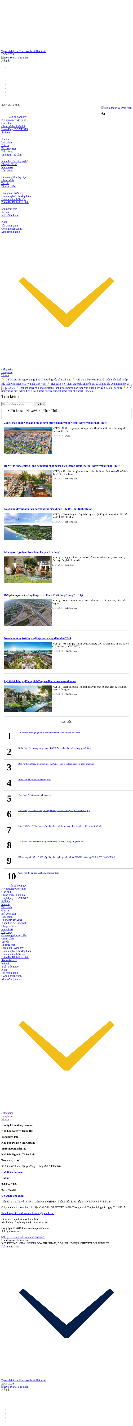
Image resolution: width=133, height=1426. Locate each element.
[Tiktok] (10, 92)
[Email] (10, 71)
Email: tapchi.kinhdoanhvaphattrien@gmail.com (27, 1213)
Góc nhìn (6, 123)
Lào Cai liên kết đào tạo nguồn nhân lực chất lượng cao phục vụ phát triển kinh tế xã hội (60, 826)
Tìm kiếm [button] (22, 57)
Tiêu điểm (69, 565)
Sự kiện (5, 132)
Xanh (5, 221)
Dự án (67, 435)
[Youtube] (10, 84)
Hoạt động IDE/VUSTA (14, 129)
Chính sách (7, 180)
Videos (5, 375)
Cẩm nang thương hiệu (13, 177)
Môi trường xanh (10, 231)
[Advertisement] (66, 25)
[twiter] (10, 67)
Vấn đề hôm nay (17, 116)
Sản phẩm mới (9, 208)
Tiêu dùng (6, 151)
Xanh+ (5, 969)
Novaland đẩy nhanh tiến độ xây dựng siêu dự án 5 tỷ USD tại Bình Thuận (48, 508)
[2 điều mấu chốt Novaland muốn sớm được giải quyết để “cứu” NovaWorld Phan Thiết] (28, 441)
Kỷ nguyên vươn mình (13, 120)
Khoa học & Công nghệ (14, 161)
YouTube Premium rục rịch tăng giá (35, 795)
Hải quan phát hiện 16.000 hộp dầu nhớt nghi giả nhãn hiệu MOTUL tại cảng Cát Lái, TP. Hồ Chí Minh (66, 857)
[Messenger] (10, 88)
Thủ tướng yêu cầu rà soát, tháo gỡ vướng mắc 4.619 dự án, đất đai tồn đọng (54, 810)
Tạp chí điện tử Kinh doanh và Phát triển (23, 51)
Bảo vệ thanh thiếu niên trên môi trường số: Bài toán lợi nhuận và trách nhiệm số (56, 763)
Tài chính (6, 142)
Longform (6, 372)
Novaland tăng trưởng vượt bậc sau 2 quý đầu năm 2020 (37, 638)
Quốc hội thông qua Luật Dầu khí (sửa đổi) (38, 872)
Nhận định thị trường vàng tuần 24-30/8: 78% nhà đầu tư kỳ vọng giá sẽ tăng (54, 748)
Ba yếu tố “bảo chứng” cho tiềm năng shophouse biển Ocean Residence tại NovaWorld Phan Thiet (61, 465)
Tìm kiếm (40, 404)
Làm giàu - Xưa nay (12, 193)
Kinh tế (5, 139)
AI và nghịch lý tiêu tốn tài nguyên (34, 779)
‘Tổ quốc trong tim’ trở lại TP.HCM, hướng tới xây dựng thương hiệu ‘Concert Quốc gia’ (66, 389)
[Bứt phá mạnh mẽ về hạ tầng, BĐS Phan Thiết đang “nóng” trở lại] (28, 613)
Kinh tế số (7, 167)
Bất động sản (8, 148)
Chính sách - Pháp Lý (13, 126)
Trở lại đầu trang (10, 1246)
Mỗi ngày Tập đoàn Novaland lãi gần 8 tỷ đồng (32, 552)
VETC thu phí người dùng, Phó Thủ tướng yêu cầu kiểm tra (38, 379)
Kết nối (5, 212)
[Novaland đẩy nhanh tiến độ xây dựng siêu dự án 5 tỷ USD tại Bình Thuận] (28, 527)
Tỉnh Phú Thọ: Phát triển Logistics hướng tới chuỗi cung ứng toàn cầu (51, 841)
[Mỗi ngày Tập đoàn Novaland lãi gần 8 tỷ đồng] (28, 570)
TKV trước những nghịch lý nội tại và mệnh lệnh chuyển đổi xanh (49, 732)
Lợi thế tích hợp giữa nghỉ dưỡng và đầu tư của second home (40, 681)
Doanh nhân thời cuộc (13, 199)
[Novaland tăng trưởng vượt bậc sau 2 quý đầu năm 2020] (28, 656)
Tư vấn (5, 183)
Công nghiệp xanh (11, 228)
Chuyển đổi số (9, 164)
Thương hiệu (8, 186)
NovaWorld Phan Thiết (42, 410)
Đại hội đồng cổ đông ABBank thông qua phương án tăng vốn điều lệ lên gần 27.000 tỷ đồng (71, 387)
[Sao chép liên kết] (103, 113)
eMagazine (7, 369)
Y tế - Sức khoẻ (10, 215)
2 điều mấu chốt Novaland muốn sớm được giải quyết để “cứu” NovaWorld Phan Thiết (55, 422)
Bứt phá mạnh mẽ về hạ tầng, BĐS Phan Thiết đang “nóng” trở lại (43, 595)
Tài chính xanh (9, 225)
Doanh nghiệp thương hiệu (16, 196)
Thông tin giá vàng (11, 154)
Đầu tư (5, 145)
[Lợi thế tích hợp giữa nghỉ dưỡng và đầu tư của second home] (28, 699)
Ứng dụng (6, 170)
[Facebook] (10, 75)
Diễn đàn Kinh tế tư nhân (15, 202)
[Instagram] (10, 80)
